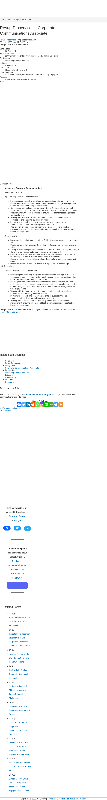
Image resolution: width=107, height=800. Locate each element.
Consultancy (10, 377)
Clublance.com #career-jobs (37, 394)
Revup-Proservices (8, 40)
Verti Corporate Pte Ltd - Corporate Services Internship (19, 622)
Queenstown (10, 382)
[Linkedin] (28, 404)
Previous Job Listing (10, 408)
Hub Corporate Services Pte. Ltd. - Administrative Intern (20, 766)
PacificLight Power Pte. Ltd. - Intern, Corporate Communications (19, 658)
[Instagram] (42, 404)
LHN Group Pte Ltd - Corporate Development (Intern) (19, 710)
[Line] (46, 404)
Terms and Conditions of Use (60, 799)
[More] (61, 404)
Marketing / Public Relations (17, 372)
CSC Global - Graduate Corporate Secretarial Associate (19, 674)
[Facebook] (19, 404)
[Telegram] (55, 404)
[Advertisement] (40, 162)
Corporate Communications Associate (22, 368)
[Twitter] (23, 404)
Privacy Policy (80, 799)
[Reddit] (33, 404)
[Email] (51, 404)
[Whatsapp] (37, 404)
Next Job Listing (8, 410)
